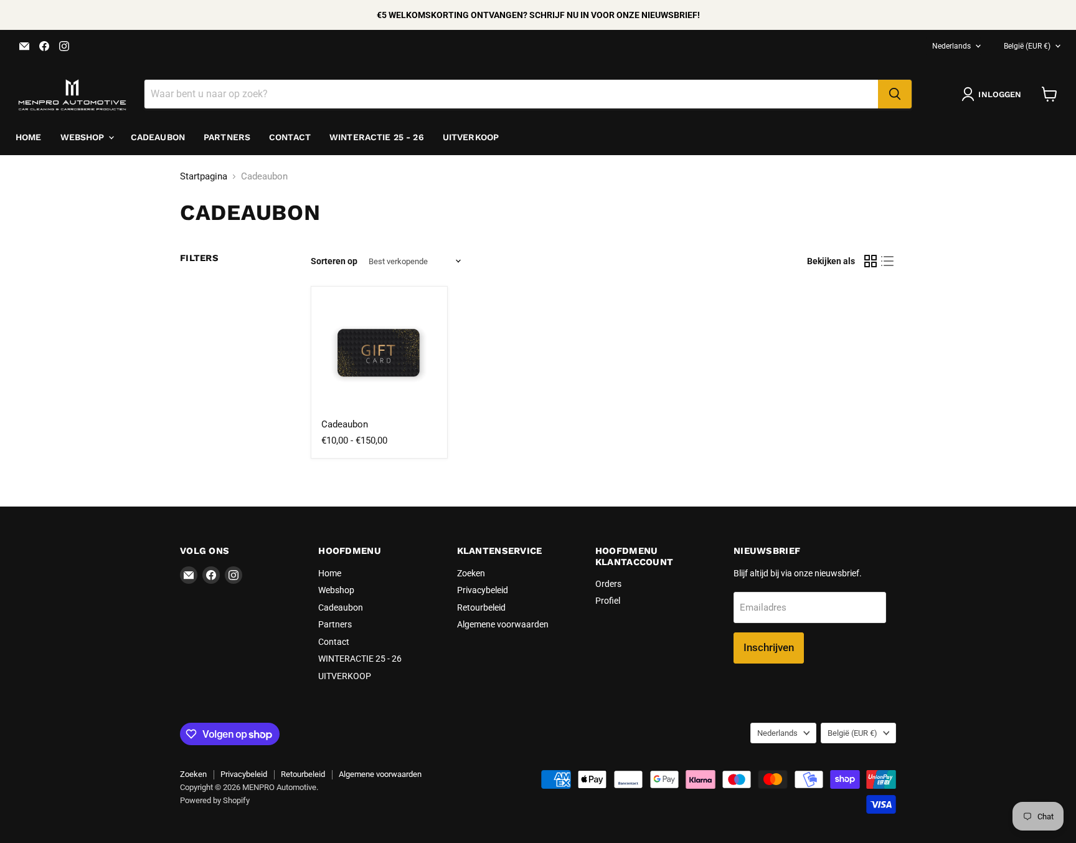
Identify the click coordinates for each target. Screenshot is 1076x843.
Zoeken (471, 573)
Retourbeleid (481, 607)
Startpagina (203, 176)
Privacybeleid (482, 590)
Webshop (83, 137)
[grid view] (870, 261)
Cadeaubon (158, 137)
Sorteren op (334, 261)
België (1027, 46)
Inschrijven (768, 647)
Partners (227, 137)
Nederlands (951, 46)
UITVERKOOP (471, 137)
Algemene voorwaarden (503, 624)
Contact (290, 137)
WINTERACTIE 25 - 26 (376, 137)
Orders (608, 584)
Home (29, 137)
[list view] (888, 261)
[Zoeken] (895, 94)
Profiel (607, 601)
